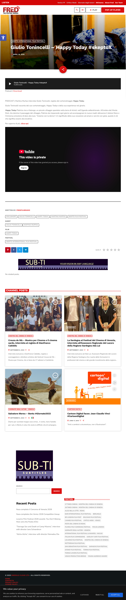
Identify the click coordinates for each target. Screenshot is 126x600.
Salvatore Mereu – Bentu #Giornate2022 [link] (29, 413)
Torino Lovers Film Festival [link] (76, 553)
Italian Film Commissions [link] (75, 537)
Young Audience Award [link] (97, 556)
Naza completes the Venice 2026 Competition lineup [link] (38, 514)
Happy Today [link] (42, 217)
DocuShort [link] (11, 217)
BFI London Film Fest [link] (73, 517)
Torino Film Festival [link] (91, 550)
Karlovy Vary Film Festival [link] (98, 537)
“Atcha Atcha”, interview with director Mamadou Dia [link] (37, 534)
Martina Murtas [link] (58, 217)
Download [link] (17, 91)
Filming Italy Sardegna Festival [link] (77, 527)
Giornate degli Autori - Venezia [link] (21, 409)
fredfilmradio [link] (23, 210)
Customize (84, 595)
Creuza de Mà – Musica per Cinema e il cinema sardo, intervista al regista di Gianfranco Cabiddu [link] (32, 343)
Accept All (115, 595)
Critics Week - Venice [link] (92, 521)
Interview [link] (12, 327)
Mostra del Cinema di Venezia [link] (20, 336)
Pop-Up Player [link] (112, 10)
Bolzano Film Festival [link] (92, 517)
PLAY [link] (93, 10)
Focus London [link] (98, 527)
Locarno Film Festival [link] (74, 540)
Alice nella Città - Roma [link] (74, 511)
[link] (3, 37)
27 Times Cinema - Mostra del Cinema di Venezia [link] (84, 504)
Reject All (100, 595)
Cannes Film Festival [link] (73, 521)
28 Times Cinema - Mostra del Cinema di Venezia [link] (84, 508)
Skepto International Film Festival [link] (28, 41)
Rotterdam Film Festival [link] (75, 543)
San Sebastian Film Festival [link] (76, 547)
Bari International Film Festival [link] (78, 514)
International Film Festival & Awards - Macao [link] (83, 534)
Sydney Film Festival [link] (73, 550)
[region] (63, 592)
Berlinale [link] (97, 514)
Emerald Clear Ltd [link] (20, 575)
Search (19, 486)
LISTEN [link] (5, 2)
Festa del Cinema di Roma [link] (75, 524)
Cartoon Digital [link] (74, 409)
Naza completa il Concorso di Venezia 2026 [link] (34, 509)
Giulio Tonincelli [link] (26, 217)
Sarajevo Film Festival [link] (98, 547)
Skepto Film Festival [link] (77, 217)
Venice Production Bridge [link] (75, 556)
